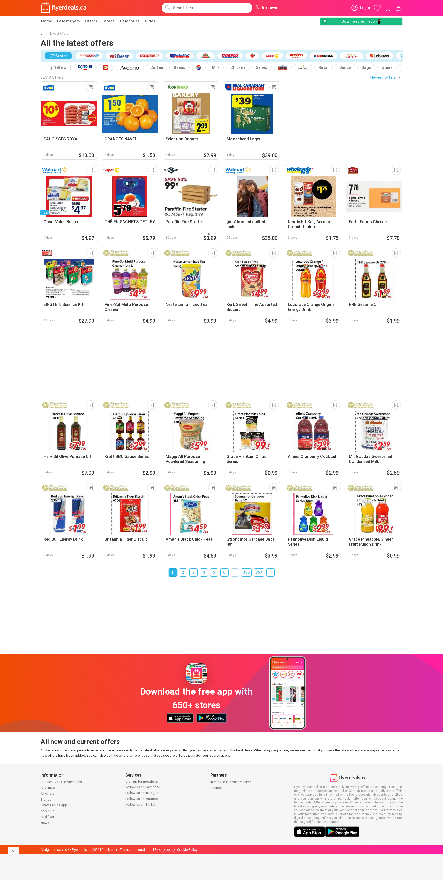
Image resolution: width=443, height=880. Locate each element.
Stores (108, 21)
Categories (130, 21)
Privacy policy (165, 850)
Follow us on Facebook (143, 787)
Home (46, 21)
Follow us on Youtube (141, 799)
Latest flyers (68, 21)
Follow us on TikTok (140, 804)
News (45, 823)
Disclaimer (109, 850)
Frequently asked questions (61, 782)
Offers (91, 21)
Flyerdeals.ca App (54, 805)
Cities (150, 21)
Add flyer (47, 817)
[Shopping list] (398, 8)
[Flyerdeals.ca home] (64, 7)
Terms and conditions (135, 850)
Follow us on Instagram (142, 793)
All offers (47, 793)
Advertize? (48, 788)
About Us (48, 811)
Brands (46, 799)
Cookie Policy (187, 850)
